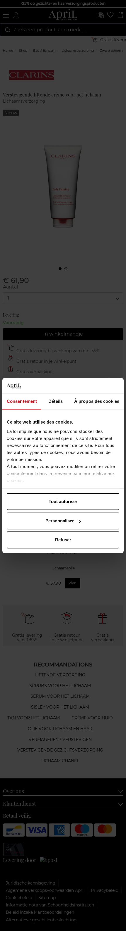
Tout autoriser (63, 501)
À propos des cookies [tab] (96, 401)
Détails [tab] (55, 401)
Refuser (63, 539)
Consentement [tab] (22, 401)
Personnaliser (59, 520)
